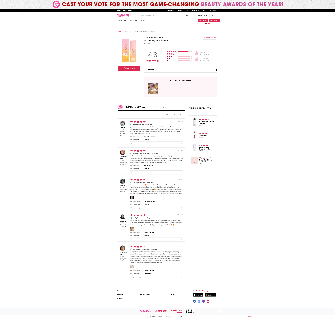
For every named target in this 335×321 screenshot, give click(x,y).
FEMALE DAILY (171, 10)
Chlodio (201, 150)
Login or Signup (203, 15)
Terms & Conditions (147, 291)
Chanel (201, 125)
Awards (173, 291)
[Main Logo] (123, 15)
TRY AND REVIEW (211, 10)
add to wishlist (210, 37)
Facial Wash (127, 31)
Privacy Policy (145, 295)
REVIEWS (180, 10)
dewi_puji (123, 185)
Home (119, 31)
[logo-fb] (194, 301)
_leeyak (122, 128)
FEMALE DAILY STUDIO (198, 10)
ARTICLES (187, 10)
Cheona (201, 163)
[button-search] (187, 15)
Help (172, 295)
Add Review (130, 68)
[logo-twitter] (199, 301)
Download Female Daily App (124, 10)
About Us (119, 291)
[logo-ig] (203, 301)
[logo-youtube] (208, 301)
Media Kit (119, 298)
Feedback (119, 295)
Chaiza (201, 137)
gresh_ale (123, 221)
